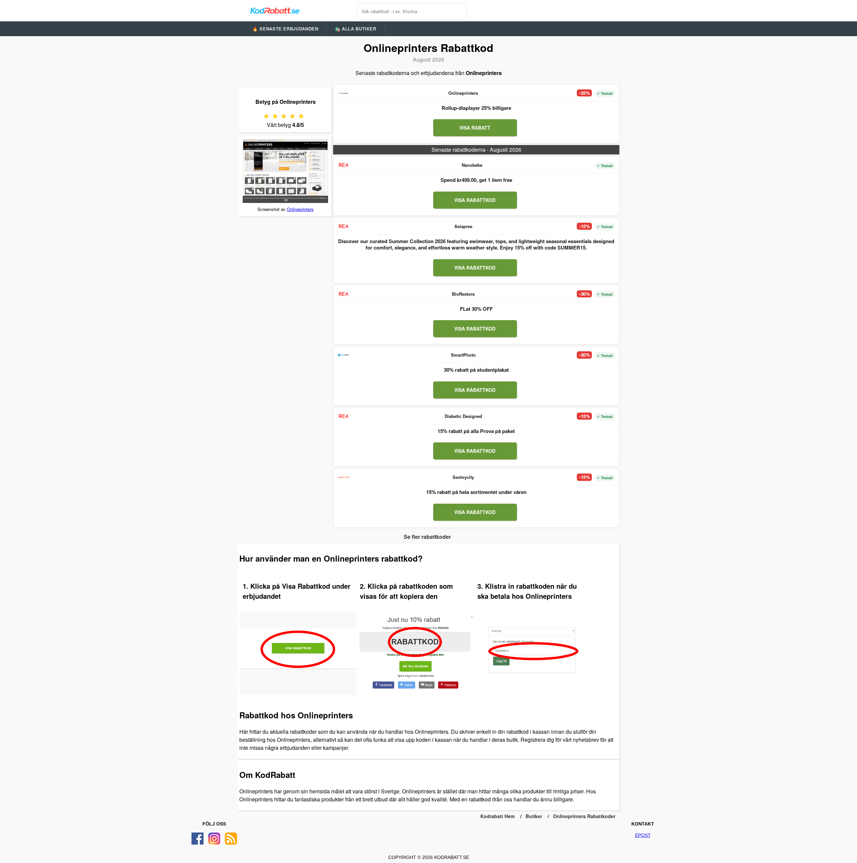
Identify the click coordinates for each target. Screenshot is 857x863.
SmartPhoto (463, 355)
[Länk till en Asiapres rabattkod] (343, 226)
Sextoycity (463, 477)
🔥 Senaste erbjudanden (285, 28)
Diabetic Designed (463, 416)
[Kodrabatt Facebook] (197, 838)
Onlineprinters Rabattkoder (584, 816)
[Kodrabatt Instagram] (214, 838)
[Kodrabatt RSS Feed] (231, 838)
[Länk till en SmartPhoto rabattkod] (343, 355)
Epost (643, 835)
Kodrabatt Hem (497, 816)
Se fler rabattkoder (427, 537)
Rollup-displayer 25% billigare (476, 108)
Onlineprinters (300, 209)
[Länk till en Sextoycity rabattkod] (343, 477)
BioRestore (463, 294)
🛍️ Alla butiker (355, 28)
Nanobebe (472, 165)
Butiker (534, 816)
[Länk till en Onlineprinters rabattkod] (343, 93)
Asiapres (463, 226)
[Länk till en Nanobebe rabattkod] (343, 165)
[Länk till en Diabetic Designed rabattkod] (343, 416)
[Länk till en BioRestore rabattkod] (343, 294)
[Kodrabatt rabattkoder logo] (274, 10)
